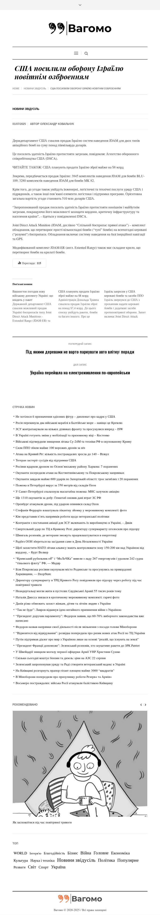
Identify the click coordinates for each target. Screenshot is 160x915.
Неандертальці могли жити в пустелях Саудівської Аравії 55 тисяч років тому (68, 591)
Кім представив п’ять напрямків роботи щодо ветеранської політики (62, 516)
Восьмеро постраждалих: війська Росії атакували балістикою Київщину (64, 683)
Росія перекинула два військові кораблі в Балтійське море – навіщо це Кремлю (69, 423)
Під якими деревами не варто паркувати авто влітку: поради (80, 351)
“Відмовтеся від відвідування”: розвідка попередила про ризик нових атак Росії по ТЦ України (80, 633)
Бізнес (73, 852)
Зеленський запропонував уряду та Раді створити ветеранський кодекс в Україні (70, 664)
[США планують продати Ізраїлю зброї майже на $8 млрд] (81, 304)
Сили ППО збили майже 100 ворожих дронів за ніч (50, 448)
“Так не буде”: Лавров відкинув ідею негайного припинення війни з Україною (68, 610)
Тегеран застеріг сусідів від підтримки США (46, 460)
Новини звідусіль (35, 88)
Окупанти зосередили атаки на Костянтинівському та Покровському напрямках (70, 473)
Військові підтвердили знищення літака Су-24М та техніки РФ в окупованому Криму (74, 441)
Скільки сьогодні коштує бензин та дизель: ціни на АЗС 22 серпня (61, 658)
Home (15, 88)
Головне (101, 853)
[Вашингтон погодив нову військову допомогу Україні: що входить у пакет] (35, 306)
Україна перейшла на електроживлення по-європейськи (80, 372)
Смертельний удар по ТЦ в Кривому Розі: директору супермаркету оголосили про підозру (78, 529)
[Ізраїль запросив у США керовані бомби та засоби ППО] (127, 304)
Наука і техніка (42, 860)
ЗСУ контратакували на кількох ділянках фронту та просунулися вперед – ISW (69, 429)
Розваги (19, 867)
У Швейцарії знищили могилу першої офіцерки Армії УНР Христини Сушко (68, 652)
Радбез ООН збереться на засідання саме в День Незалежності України (64, 541)
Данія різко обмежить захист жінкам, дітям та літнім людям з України (63, 603)
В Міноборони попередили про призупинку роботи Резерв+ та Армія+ (64, 677)
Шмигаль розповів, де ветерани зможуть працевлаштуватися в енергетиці (66, 535)
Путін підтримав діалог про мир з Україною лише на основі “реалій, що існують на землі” (77, 639)
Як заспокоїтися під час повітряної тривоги (42, 822)
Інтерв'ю (35, 853)
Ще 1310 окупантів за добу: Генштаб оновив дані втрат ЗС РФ (58, 497)
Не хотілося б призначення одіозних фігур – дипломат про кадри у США (65, 416)
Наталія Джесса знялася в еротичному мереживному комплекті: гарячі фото (67, 597)
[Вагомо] (80, 28)
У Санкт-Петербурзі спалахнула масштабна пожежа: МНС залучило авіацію (67, 491)
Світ (32, 867)
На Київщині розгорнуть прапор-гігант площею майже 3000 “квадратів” (65, 670)
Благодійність (54, 853)
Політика (106, 860)
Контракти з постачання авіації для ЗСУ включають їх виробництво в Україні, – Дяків (74, 522)
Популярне (128, 860)
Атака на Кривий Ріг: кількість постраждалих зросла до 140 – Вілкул (62, 454)
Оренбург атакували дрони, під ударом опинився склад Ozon (57, 504)
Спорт (44, 866)
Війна (85, 853)
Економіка (120, 853)
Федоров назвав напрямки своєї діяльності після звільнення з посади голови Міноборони (76, 627)
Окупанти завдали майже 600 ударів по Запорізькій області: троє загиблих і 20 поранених (77, 479)
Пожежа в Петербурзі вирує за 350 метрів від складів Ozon (56, 485)
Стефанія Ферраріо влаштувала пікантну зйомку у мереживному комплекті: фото (71, 510)
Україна (58, 867)
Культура (21, 860)
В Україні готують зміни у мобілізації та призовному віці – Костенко (62, 435)
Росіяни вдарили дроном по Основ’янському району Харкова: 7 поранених (67, 466)
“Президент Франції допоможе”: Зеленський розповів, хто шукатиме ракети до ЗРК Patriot (78, 645)
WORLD (20, 852)
